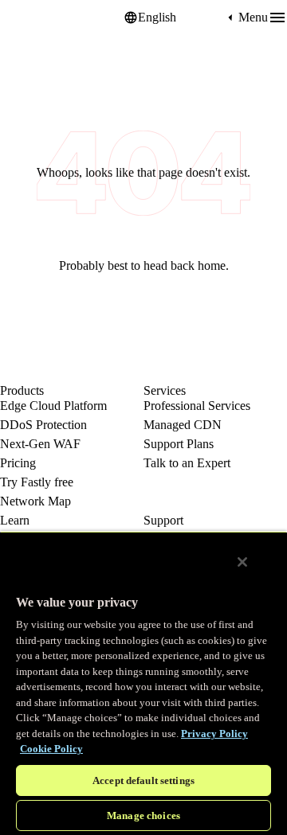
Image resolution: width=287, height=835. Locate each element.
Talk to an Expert (187, 463)
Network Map (35, 501)
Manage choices (143, 815)
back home (198, 265)
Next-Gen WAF (40, 444)
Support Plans (179, 444)
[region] (143, 683)
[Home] (40, 18)
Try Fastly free (36, 482)
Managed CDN (183, 424)
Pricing (18, 463)
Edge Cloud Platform (53, 405)
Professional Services (197, 405)
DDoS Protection (43, 424)
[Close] (242, 561)
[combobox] (181, 17)
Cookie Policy (51, 749)
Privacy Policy (214, 733)
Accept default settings (143, 780)
